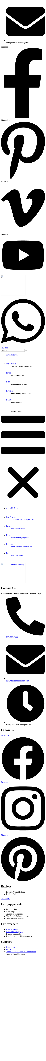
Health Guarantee (17, 375)
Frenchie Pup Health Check (21, 393)
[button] (23, 457)
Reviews (9, 391)
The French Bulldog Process (21, 366)
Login (8, 400)
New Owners (16, 393)
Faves (8, 373)
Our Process (11, 364)
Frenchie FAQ (16, 402)
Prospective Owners (18, 384)
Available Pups (12, 355)
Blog (8, 382)
